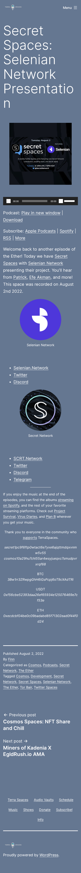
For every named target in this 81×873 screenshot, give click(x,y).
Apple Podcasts (40, 231)
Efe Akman (39, 277)
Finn (11, 659)
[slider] (70, 200)
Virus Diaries (27, 516)
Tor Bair (26, 687)
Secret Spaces (29, 682)
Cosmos (34, 665)
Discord (21, 381)
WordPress (48, 855)
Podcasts (50, 665)
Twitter (20, 374)
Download (13, 219)
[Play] (8, 201)
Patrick (20, 277)
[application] (40, 201)
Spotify (67, 231)
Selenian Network (45, 263)
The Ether (26, 670)
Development (41, 676)
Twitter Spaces (45, 687)
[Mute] (61, 201)
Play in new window (40, 212)
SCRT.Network (28, 458)
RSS (7, 238)
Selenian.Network (31, 367)
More (20, 238)
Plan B (51, 516)
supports (30, 537)
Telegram (23, 479)
